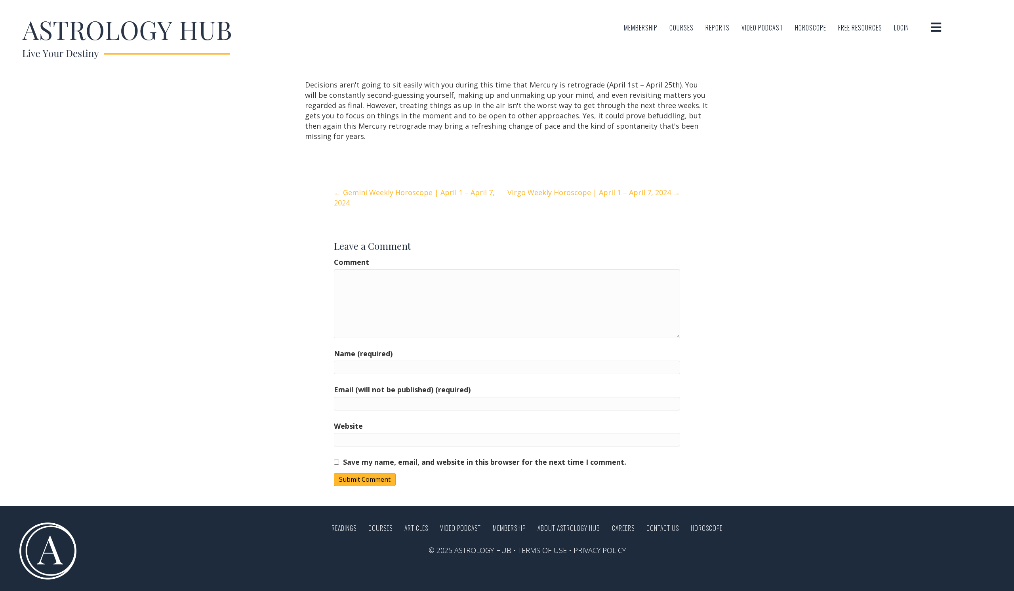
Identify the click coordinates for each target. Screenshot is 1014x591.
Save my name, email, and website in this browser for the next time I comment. (484, 462)
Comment (351, 262)
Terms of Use (542, 550)
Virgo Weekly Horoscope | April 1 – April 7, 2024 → (593, 192)
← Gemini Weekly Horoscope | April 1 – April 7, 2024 (414, 197)
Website (348, 426)
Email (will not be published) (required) (402, 389)
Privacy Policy (600, 550)
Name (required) (363, 353)
